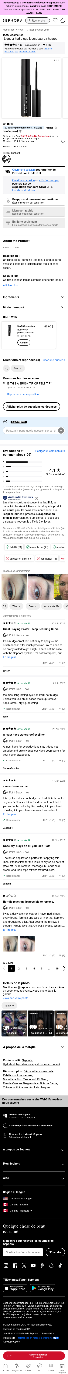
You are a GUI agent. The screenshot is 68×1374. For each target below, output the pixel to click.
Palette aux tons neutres (17, 1075)
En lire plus (9, 657)
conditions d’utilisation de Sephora (21, 1333)
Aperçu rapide (8, 335)
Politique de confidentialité (16, 1328)
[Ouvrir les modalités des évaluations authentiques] (36, 498)
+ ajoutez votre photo (15, 998)
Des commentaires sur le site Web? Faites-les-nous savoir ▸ (32, 1101)
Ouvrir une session (23, 180)
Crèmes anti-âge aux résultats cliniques (26, 1087)
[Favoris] (55, 20)
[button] (55, 128)
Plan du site (9, 1337)
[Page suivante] (64, 968)
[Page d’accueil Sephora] (12, 20)
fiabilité (49, 48)
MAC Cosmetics (13, 35)
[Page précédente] (4, 968)
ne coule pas (11, 51)
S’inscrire (55, 1252)
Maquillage (9, 29)
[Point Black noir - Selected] (6, 159)
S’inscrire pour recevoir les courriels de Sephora (28, 1242)
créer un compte (49, 180)
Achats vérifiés (51, 606)
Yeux (20, 29)
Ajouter (24, 342)
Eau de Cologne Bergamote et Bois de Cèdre (30, 1083)
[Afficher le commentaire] (14, 587)
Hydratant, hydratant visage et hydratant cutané (31, 1064)
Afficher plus (10, 285)
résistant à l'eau (27, 51)
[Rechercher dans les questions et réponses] (6, 368)
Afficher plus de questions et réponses (31, 406)
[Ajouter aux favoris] (63, 141)
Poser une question (53, 360)
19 (57, 968)
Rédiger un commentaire (50, 451)
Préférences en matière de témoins (35, 1337)
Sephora (27, 1060)
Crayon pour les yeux (38, 29)
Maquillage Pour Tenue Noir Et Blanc (25, 1079)
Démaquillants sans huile (38, 1071)
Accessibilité (48, 1333)
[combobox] (37, 20)
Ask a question (32, 44)
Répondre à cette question (23, 394)
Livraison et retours (23, 190)
